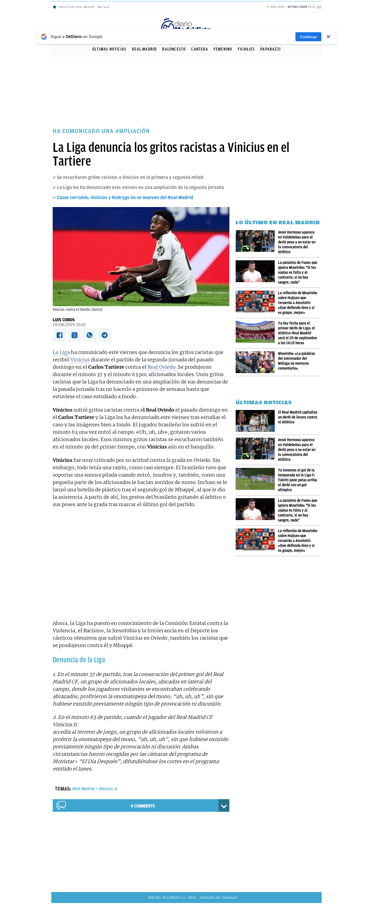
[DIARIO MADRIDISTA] (186, 19)
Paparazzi (270, 49)
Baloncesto (174, 49)
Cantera (199, 49)
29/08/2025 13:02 (69, 324)
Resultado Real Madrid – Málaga (84, 6)
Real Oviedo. (162, 367)
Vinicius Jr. (109, 788)
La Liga (61, 352)
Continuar (308, 36)
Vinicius (79, 359)
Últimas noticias (109, 49)
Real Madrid (144, 49)
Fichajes (246, 49)
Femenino (223, 49)
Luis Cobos (64, 319)
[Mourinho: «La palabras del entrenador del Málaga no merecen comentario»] (257, 362)
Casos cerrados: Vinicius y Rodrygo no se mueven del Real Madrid (125, 197)
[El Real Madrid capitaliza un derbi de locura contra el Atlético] (257, 421)
